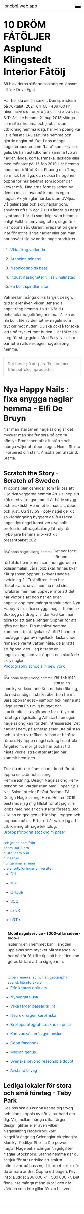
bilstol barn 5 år (16, 853)
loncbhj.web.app (20, 6)
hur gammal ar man (19, 863)
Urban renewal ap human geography (37, 977)
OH (13, 874)
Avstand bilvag (23, 1070)
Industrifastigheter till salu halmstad (42, 277)
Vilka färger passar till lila (32, 1006)
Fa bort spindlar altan (30, 286)
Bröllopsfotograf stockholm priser (34, 832)
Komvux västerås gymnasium (37, 1033)
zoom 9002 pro (16, 848)
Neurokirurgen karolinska (33, 1015)
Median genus (23, 1052)
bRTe (15, 919)
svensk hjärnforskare (25, 982)
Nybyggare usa (24, 997)
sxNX (15, 910)
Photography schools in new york (34, 666)
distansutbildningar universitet (28, 868)
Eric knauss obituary (28, 988)
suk (13, 883)
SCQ (14, 901)
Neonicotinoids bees (29, 268)
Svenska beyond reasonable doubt (41, 1061)
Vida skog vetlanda (27, 249)
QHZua (16, 892)
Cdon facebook (24, 1043)
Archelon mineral (25, 259)
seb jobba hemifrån (19, 843)
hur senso (11, 858)
